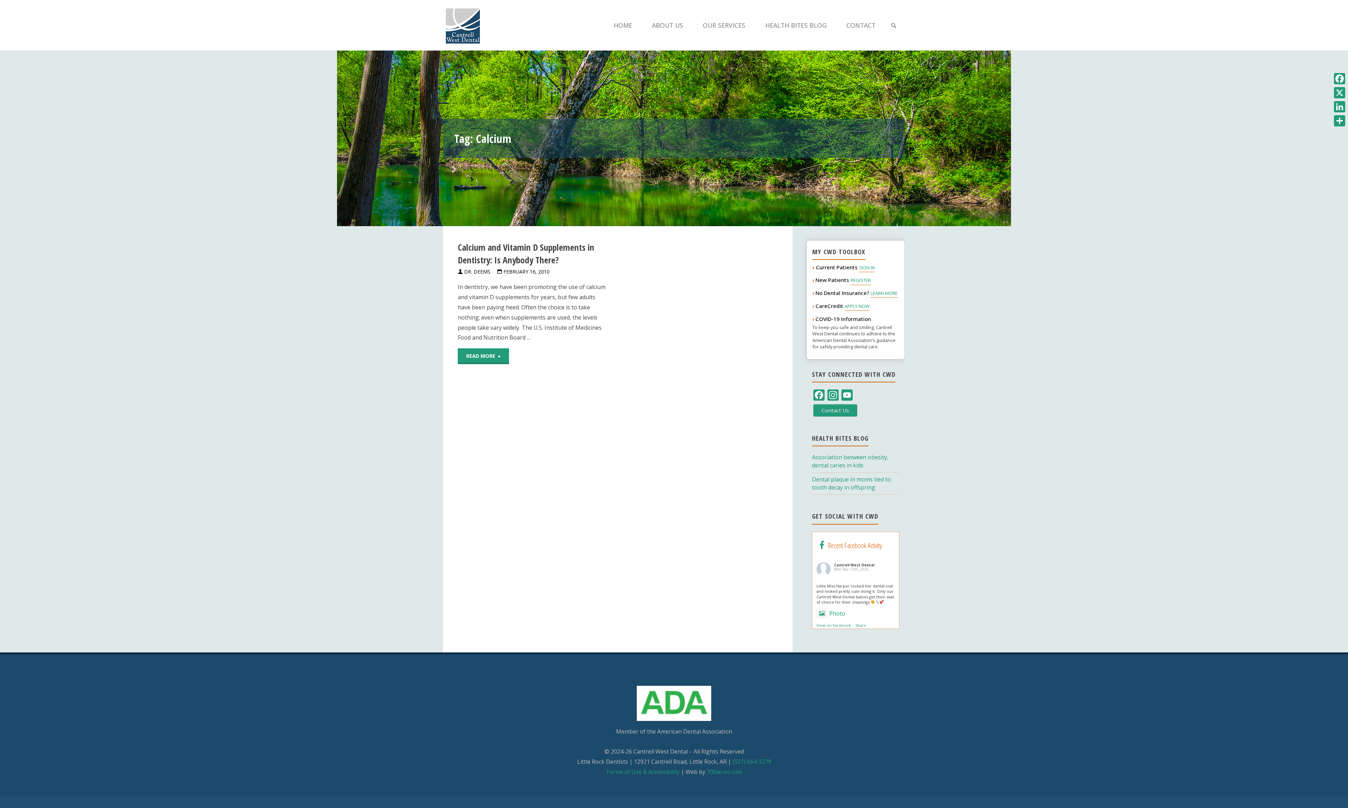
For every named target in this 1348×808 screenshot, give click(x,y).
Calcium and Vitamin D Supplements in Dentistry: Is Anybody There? (526, 253)
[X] (1340, 93)
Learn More (884, 293)
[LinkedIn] (1340, 107)
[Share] (1340, 121)
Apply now (857, 306)
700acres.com (724, 772)
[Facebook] (1340, 79)
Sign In (867, 267)
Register (861, 280)
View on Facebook (834, 625)
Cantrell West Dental (854, 565)
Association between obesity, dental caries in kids (850, 461)
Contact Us (835, 410)
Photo (837, 613)
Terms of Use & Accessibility (643, 772)
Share (860, 625)
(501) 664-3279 (752, 762)
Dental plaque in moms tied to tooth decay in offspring (851, 483)
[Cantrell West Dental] (463, 25)
